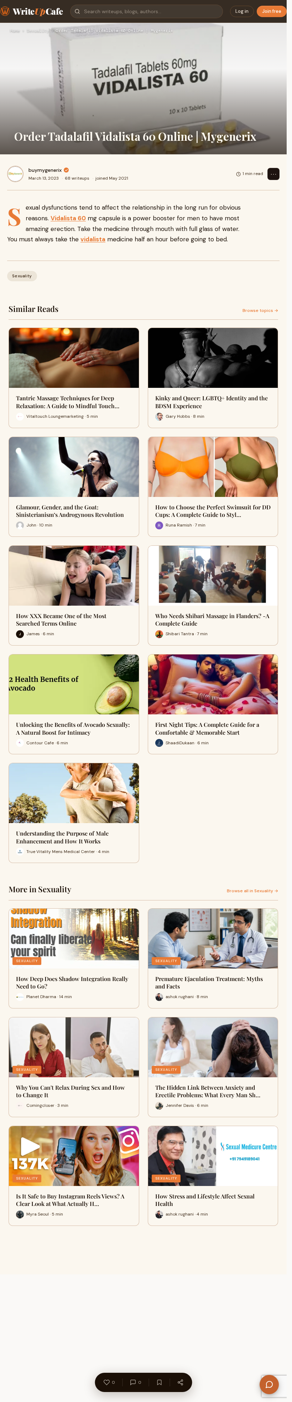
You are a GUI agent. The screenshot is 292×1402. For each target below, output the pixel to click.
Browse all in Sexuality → (252, 891)
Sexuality (38, 31)
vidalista (92, 239)
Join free (271, 11)
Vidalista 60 (68, 218)
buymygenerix (45, 170)
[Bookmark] (159, 1382)
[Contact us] (269, 1384)
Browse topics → (260, 310)
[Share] (180, 1382)
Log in (242, 11)
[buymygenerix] (15, 174)
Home (15, 31)
